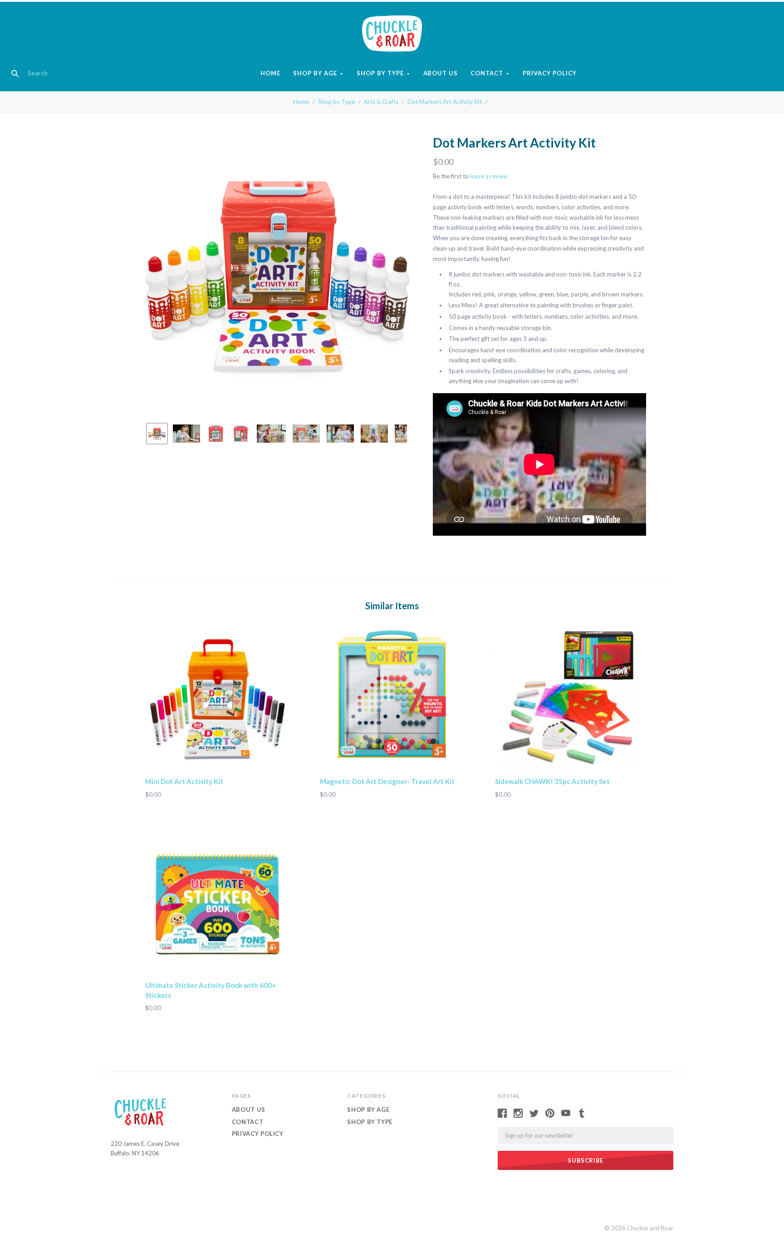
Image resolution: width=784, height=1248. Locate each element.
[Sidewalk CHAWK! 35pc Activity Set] (567, 699)
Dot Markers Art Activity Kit (444, 101)
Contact (486, 73)
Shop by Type (380, 73)
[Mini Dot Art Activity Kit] (217, 699)
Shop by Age (315, 73)
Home (270, 73)
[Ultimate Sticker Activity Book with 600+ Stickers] (217, 903)
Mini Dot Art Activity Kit (184, 781)
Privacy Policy (550, 73)
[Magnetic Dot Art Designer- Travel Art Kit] (392, 699)
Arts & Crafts (381, 101)
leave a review (489, 176)
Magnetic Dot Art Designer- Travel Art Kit (387, 781)
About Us (440, 73)
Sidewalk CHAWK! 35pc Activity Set (552, 781)
